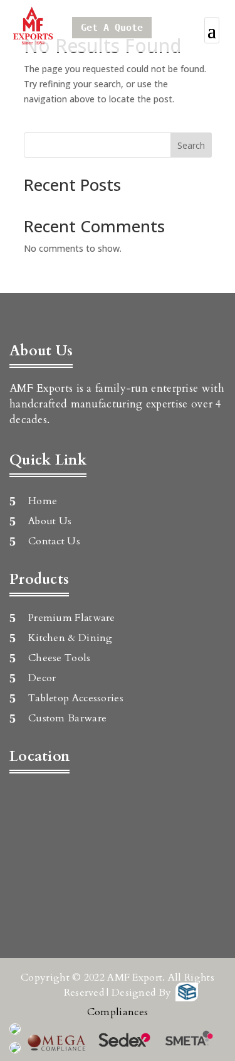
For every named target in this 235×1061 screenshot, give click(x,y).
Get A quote (112, 27)
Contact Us (54, 541)
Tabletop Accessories (75, 698)
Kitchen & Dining (70, 638)
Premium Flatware (71, 618)
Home (42, 501)
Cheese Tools (59, 658)
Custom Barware (67, 718)
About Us (49, 521)
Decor (42, 678)
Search (191, 145)
